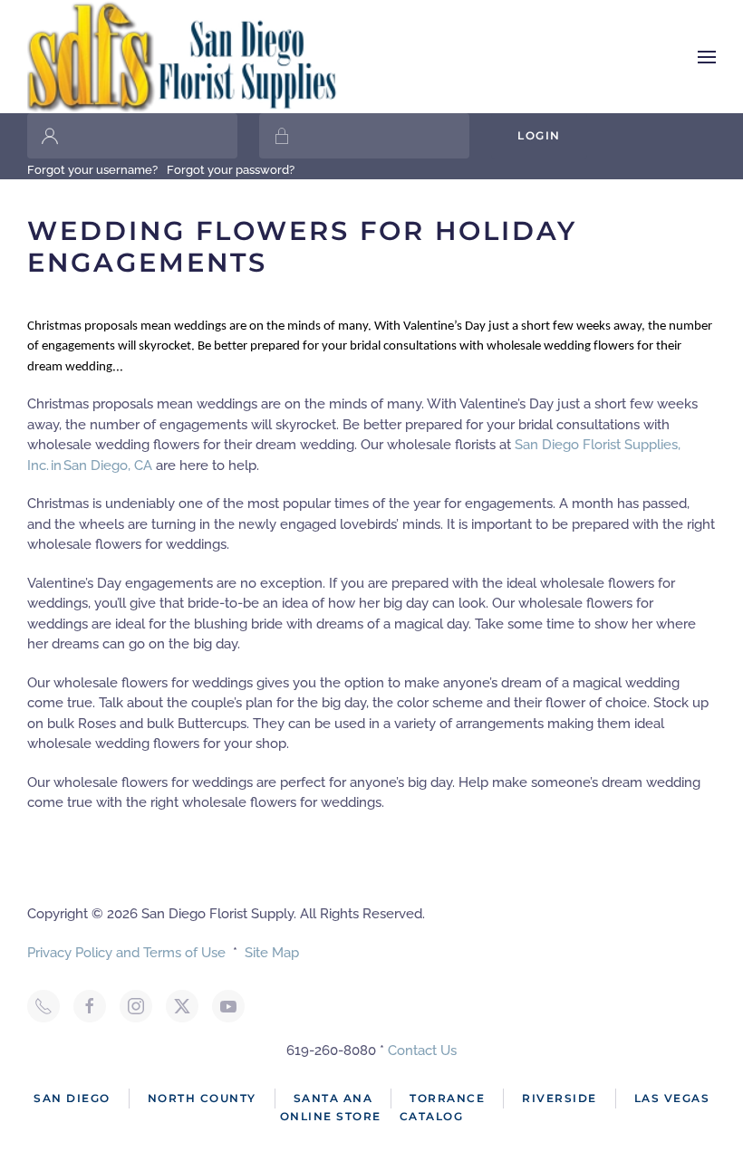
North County (202, 1098)
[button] (707, 56)
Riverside (559, 1098)
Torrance (447, 1098)
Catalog (432, 1116)
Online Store (330, 1116)
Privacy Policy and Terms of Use (126, 953)
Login (539, 135)
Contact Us (422, 1050)
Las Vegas (672, 1098)
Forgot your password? (230, 170)
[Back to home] (184, 56)
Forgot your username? (92, 170)
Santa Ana (333, 1098)
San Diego (72, 1098)
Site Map (272, 953)
